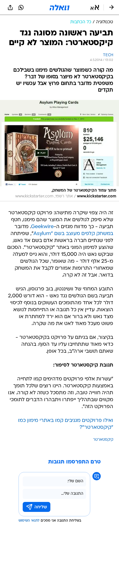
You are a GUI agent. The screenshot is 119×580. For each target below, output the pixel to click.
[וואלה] (59, 7)
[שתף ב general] (10, 7)
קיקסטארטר (103, 440)
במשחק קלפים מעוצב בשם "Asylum (73, 233)
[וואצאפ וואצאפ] (21, 7)
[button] (94, 7)
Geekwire (42, 227)
